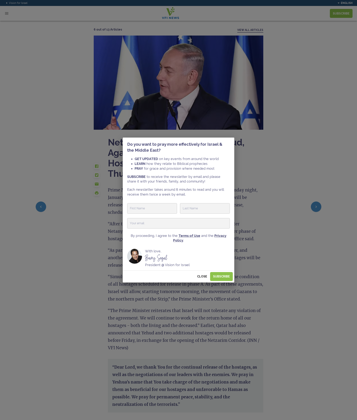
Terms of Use (189, 236)
